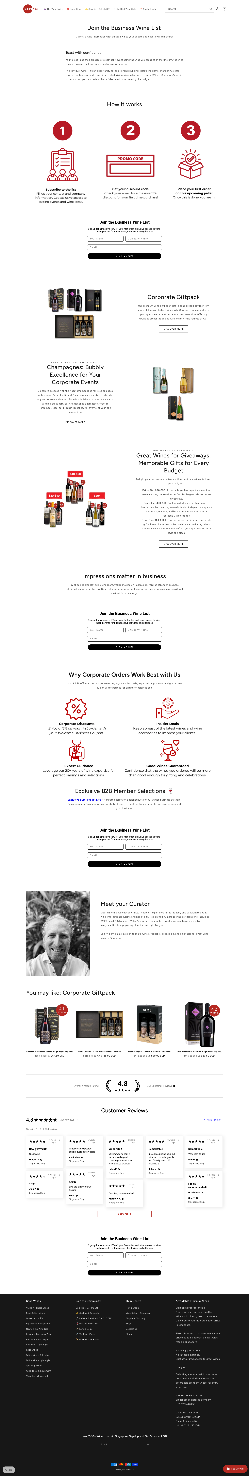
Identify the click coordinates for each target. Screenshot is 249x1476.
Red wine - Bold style (37, 1339)
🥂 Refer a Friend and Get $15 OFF (94, 1318)
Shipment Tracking (135, 1318)
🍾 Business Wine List (87, 1339)
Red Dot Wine (128, 1470)
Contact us (131, 1329)
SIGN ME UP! (124, 256)
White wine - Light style (38, 1360)
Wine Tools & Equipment (38, 1371)
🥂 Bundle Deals (84, 1329)
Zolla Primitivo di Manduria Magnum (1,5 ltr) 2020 (199, 1052)
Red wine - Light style (37, 1344)
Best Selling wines (35, 1313)
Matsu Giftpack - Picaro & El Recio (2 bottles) (149, 1052)
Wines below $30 (35, 1318)
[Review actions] (59, 1140)
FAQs (128, 1323)
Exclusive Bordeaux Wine (39, 1334)
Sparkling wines (34, 1365)
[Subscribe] (148, 1444)
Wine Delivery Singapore (138, 1313)
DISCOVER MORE (174, 328)
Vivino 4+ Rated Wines (37, 1308)
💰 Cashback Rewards (87, 1313)
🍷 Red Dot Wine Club (87, 1323)
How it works (132, 1308)
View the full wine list (37, 1376)
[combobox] (189, 9)
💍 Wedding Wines (85, 1334)
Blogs (129, 1334)
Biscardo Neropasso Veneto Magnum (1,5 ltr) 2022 (49, 1052)
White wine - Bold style (38, 1355)
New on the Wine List (37, 1329)
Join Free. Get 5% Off (87, 1308)
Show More (125, 1164)
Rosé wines (32, 1350)
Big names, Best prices (38, 1323)
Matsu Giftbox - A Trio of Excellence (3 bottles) (99, 1052)
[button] (53, 9)
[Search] (211, 9)
